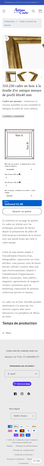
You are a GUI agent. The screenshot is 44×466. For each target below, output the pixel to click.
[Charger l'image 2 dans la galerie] (22, 76)
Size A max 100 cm (21, 174)
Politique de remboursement (26, 446)
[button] (3, 11)
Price (7, 202)
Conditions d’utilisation (23, 455)
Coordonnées (23, 463)
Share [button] (8, 333)
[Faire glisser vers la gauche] (2, 77)
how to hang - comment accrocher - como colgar (20, 191)
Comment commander (13, 116)
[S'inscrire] (36, 373)
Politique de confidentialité (23, 450)
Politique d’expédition (15, 459)
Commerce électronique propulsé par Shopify (22, 443)
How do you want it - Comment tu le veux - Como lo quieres (20, 165)
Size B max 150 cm (21, 182)
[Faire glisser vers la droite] (41, 77)
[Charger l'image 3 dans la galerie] (33, 76)
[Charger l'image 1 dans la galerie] (11, 76)
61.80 (19, 204)
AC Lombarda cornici (21, 440)
